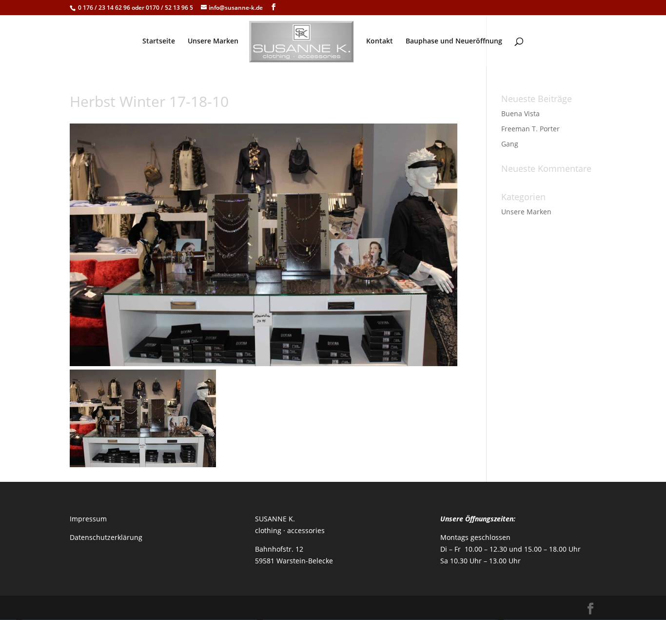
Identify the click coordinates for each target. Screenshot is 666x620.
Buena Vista (520, 113)
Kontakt (379, 41)
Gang (509, 143)
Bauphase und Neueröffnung (454, 41)
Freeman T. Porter (530, 128)
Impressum (88, 518)
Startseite (158, 41)
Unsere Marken (213, 41)
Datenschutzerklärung (106, 537)
